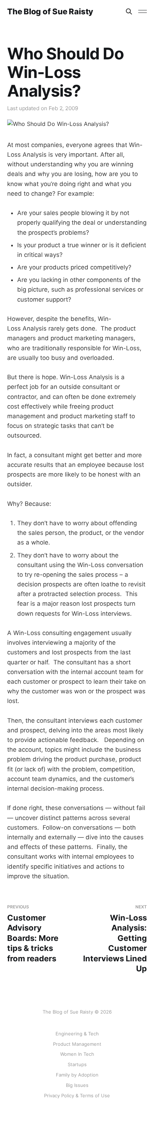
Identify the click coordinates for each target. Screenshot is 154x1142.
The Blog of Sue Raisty (50, 11)
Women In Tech (77, 1054)
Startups (77, 1064)
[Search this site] (129, 11)
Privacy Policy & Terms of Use (77, 1095)
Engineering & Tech (77, 1033)
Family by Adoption (77, 1075)
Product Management (77, 1044)
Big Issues (77, 1085)
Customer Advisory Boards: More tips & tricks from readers (32, 933)
